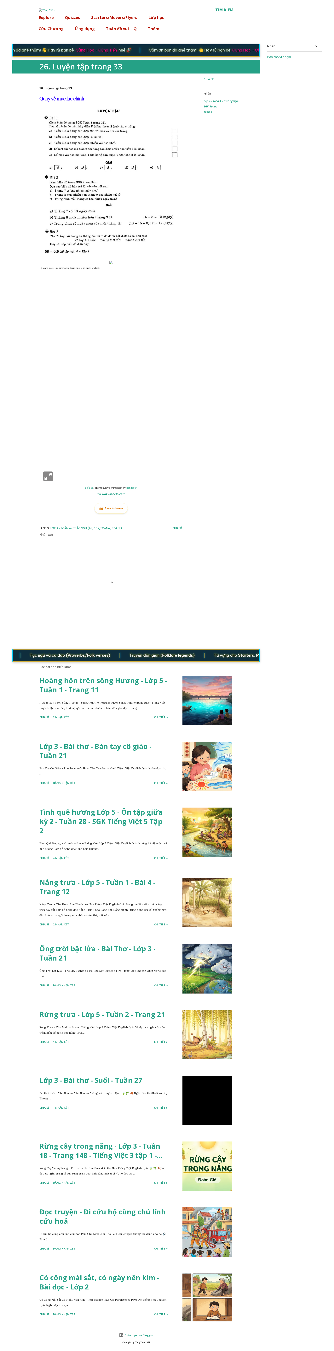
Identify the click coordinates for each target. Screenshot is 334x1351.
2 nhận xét (61, 717)
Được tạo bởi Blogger (138, 1335)
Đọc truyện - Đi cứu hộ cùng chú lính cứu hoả (102, 1216)
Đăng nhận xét (64, 783)
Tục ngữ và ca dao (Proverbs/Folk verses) (49, 655)
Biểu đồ (89, 487)
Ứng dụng (85, 28)
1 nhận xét (61, 1042)
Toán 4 (208, 112)
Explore (46, 17)
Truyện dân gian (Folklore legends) (141, 655)
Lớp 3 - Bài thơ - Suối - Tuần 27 (90, 1080)
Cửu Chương (51, 28)
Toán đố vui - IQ (121, 28)
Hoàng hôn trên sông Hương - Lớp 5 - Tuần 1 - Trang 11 (103, 685)
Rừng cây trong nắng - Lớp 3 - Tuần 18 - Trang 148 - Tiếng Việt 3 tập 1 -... (101, 1150)
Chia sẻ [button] (209, 79)
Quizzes (72, 17)
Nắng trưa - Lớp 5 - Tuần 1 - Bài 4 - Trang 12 (97, 887)
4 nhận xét (61, 858)
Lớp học (156, 17)
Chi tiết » (161, 717)
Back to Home (114, 508)
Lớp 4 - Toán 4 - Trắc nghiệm (221, 101)
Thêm (153, 28)
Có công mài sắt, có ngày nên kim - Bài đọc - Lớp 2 (99, 1282)
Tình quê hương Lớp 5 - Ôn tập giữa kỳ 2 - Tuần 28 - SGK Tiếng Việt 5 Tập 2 (101, 821)
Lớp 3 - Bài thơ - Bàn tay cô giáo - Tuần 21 (95, 751)
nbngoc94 (131, 487)
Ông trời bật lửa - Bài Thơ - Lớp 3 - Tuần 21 (97, 953)
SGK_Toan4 (210, 106)
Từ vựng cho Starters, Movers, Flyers (228, 655)
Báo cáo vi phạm (279, 57)
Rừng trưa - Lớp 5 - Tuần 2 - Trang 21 (102, 1014)
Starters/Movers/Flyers (114, 17)
